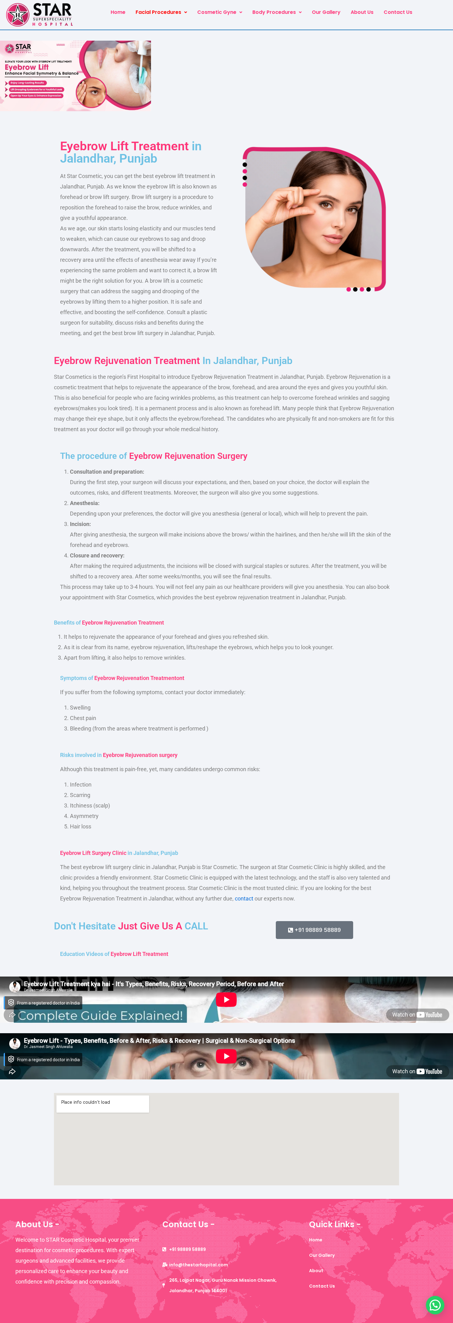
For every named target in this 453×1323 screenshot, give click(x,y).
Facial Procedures (158, 12)
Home (118, 12)
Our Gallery (326, 12)
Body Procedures (274, 12)
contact (244, 898)
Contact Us (398, 12)
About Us (362, 12)
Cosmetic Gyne (216, 12)
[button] (161, 12)
